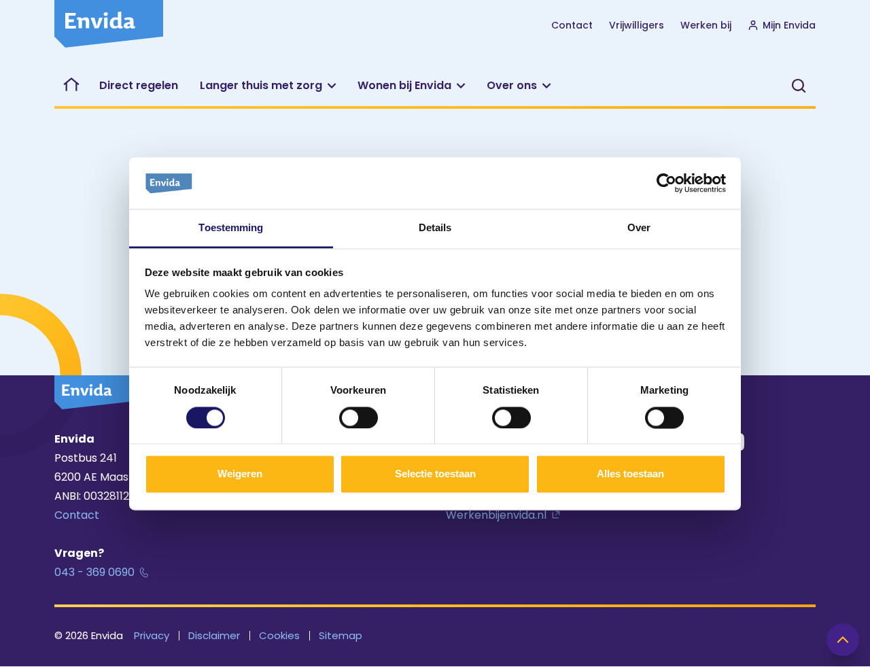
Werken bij (705, 25)
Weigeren (240, 474)
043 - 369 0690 (94, 572)
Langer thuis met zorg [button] (261, 85)
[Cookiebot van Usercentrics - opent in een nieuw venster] (666, 183)
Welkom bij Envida (71, 85)
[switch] (358, 417)
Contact (572, 25)
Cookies (279, 635)
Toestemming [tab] (230, 228)
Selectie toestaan (435, 474)
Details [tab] (435, 228)
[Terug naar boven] (842, 639)
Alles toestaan (630, 474)
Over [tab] (638, 228)
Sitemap (340, 635)
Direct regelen (138, 85)
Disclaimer (214, 635)
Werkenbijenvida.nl (496, 515)
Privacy (151, 635)
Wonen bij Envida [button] (404, 85)
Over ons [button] (512, 85)
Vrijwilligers (636, 25)
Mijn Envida (789, 25)
